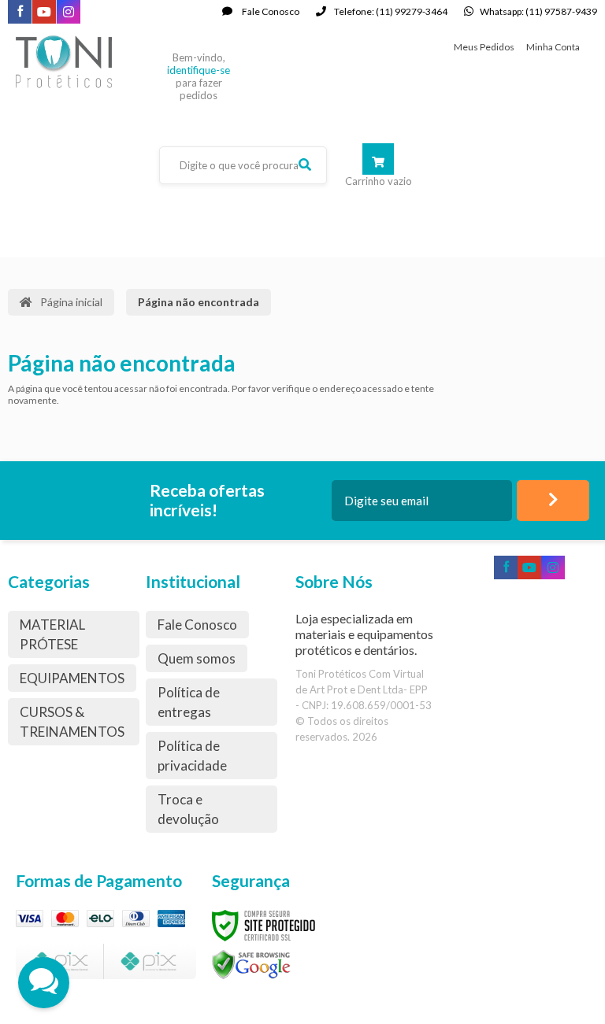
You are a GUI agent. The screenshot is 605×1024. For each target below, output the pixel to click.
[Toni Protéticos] (81, 60)
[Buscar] (305, 165)
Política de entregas (189, 702)
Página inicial (71, 302)
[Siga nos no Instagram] (68, 13)
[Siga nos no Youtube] (44, 13)
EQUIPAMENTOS (72, 678)
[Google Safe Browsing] (251, 964)
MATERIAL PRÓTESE (52, 634)
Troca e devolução (188, 809)
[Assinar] (553, 500)
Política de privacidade (192, 756)
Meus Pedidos (484, 47)
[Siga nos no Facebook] (20, 12)
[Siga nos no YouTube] (529, 569)
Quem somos (197, 658)
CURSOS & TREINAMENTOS (72, 722)
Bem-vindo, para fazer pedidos (198, 76)
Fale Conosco (269, 11)
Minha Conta (553, 47)
